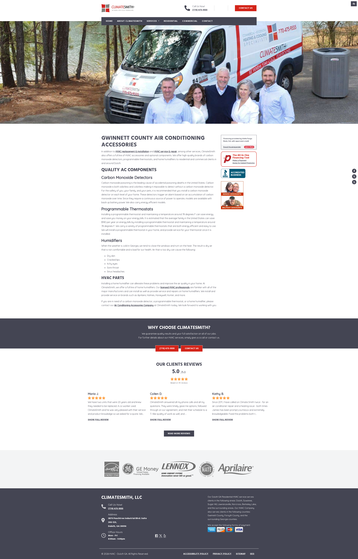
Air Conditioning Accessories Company (134, 305)
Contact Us (246, 8)
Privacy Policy (222, 554)
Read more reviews (179, 433)
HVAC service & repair (165, 151)
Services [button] (152, 21)
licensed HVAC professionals (175, 287)
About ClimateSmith (129, 21)
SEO (252, 554)
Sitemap (241, 554)
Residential (171, 21)
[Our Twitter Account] (354, 176)
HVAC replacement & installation (132, 151)
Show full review (98, 419)
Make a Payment (239, 160)
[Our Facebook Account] (354, 171)
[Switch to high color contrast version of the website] (354, 3)
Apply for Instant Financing (244, 163)
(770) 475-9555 (199, 10)
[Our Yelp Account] (354, 182)
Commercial (189, 21)
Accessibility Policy (195, 554)
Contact (207, 21)
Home (109, 21)
